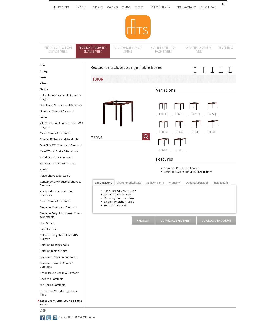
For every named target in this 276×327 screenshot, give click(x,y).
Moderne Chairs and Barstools (59, 207)
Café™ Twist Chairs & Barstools (59, 151)
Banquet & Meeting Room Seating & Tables (58, 49)
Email (55, 317)
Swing (43, 71)
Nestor (44, 89)
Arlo (42, 65)
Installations (221, 182)
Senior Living (226, 48)
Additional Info (155, 182)
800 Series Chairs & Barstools (58, 163)
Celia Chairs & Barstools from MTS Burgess (61, 97)
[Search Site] (223, 4)
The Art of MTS (61, 7)
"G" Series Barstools (52, 285)
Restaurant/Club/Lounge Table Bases (61, 302)
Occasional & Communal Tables (198, 49)
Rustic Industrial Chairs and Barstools (56, 193)
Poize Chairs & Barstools (55, 175)
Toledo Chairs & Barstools (56, 157)
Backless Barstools (51, 279)
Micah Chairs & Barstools (55, 133)
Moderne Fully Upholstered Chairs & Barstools (61, 215)
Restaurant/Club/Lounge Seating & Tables (93, 49)
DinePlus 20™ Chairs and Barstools (61, 145)
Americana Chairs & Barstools (58, 257)
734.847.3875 (65, 317)
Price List (143, 220)
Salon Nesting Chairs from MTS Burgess (59, 237)
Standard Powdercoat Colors (181, 168)
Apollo (44, 169)
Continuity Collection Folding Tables (163, 49)
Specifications (103, 182)
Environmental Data (129, 182)
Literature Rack (208, 7)
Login (43, 310)
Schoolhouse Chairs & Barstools (59, 273)
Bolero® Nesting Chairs (54, 245)
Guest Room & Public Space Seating (127, 49)
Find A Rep (98, 7)
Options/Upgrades (197, 182)
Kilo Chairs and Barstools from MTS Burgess (61, 125)
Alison (43, 83)
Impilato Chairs (49, 229)
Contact (126, 7)
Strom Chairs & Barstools (55, 201)
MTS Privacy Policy (186, 7)
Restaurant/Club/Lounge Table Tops (59, 292)
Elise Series (47, 223)
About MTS (112, 7)
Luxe (43, 77)
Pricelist (139, 7)
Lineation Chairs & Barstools (57, 111)
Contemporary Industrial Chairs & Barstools (60, 183)
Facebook (42, 317)
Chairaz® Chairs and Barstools (59, 139)
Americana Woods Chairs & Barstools (56, 264)
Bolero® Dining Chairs (53, 251)
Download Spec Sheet (176, 220)
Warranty (175, 182)
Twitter (48, 317)
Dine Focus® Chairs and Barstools (61, 105)
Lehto (43, 117)
